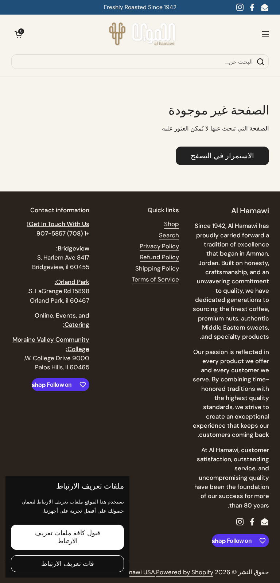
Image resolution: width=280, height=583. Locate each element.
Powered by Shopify (184, 572)
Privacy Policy (159, 246)
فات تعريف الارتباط (67, 563)
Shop (171, 224)
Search (169, 235)
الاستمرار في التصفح (222, 155)
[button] (18, 34)
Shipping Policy (157, 268)
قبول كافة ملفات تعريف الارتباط (67, 537)
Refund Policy (159, 257)
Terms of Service (155, 279)
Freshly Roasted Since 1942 (140, 7)
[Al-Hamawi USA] (141, 34)
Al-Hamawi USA (133, 572)
